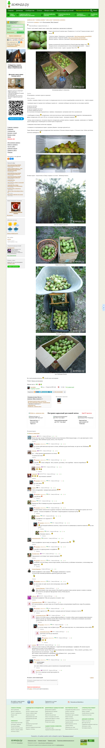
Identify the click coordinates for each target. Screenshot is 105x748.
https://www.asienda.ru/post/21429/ (76, 37)
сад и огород (35, 28)
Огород (27, 709)
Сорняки (28, 720)
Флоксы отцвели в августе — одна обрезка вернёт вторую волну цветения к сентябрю (14, 169)
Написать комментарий (34, 433)
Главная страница (12, 127)
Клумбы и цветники (69, 711)
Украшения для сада (70, 727)
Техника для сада (49, 728)
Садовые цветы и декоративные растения (26, 15)
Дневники (19, 10)
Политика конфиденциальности (65, 740)
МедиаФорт (19, 743)
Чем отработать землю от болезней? (15, 182)
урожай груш (56, 28)
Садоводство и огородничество (35, 707)
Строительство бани (86, 715)
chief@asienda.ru (49, 743)
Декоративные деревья (50, 709)
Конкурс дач (11, 139)
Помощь (9, 152)
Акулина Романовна (36, 569)
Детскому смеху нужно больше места (16, 75)
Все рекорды (10, 215)
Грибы (27, 722)
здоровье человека (40, 19)
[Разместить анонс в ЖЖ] (50, 392)
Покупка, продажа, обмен (17, 729)
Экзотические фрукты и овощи (52, 718)
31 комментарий (70, 387)
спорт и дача (49, 19)
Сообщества (30, 10)
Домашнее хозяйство (88, 719)
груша (43, 28)
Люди (9, 137)
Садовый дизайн (69, 722)
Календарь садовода (16, 724)
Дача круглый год (86, 722)
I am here (34, 645)
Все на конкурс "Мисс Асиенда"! (50, 22)
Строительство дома (87, 709)
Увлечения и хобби (86, 726)
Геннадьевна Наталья (37, 602)
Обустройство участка (71, 707)
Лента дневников (15, 709)
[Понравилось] (56, 436)
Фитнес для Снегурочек (37, 381)
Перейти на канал (15, 118)
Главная (11, 10)
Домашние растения (50, 720)
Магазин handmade (83, 10)
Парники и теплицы (30, 729)
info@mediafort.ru (60, 745)
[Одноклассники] (8, 159)
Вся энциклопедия (11, 255)
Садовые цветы (48, 713)
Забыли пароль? (10, 32)
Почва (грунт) (29, 725)
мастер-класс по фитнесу (59, 19)
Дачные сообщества (15, 711)
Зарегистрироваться (33, 687)
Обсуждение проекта (13, 142)
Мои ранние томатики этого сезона (15, 194)
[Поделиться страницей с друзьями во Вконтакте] (36, 392)
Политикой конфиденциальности (13, 45)
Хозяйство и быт (94, 15)
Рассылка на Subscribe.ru (77, 702)
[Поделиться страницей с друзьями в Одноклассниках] (34, 392)
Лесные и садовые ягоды (32, 711)
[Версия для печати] (64, 392)
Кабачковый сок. (32, 405)
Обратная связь (32, 740)
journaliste (36, 22)
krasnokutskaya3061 (36, 538)
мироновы (34, 450)
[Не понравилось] (55, 436)
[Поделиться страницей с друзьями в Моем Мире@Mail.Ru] (38, 392)
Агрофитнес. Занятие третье (34, 406)
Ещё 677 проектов (87, 413)
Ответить (34, 441)
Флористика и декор (50, 722)
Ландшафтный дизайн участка (72, 709)
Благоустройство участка (49, 15)
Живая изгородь (69, 716)
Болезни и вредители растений (33, 727)
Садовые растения (30, 715)
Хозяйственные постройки (88, 713)
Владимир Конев (35, 553)
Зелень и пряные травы (31, 713)
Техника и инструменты (81, 15)
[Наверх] (103, 305)
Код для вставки (59, 391)
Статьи (39, 10)
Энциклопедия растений (65, 10)
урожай (40, 28)
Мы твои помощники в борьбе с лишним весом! (39, 402)
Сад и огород (12, 15)
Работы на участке (86, 720)
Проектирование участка (71, 723)
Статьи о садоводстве (16, 713)
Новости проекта (12, 144)
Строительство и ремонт (88, 707)
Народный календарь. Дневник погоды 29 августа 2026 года (14, 177)
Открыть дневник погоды (12, 233)
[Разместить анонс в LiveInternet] (44, 392)
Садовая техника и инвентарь (53, 726)
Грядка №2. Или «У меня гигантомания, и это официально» (14, 186)
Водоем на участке (69, 713)
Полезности (14, 720)
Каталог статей (12, 133)
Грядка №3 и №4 (11, 180)
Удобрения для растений (31, 723)
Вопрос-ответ (49, 10)
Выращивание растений (31, 716)
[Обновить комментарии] (103, 307)
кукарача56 (34, 474)
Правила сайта (12, 150)
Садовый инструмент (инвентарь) (53, 729)
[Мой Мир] (13, 159)
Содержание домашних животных (90, 724)
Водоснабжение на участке (71, 729)
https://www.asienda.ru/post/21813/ (78, 39)
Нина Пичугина (41, 743)
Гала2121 (34, 436)
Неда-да (34, 501)
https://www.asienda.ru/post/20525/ (83, 36)
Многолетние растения (50, 715)
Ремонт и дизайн (86, 711)
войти (30, 688)
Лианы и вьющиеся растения (52, 716)
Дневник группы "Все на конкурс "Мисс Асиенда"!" (35, 398)
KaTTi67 (9, 239)
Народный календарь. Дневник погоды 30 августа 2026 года (14, 174)
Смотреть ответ (11, 263)
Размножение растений (31, 718)
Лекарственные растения (17, 728)
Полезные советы (15, 731)
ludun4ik (34, 487)
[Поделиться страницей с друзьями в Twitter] (39, 392)
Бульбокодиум (10, 247)
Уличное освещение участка (72, 720)
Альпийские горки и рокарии (71, 715)
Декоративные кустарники (51, 711)
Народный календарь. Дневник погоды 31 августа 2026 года (14, 165)
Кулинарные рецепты (87, 728)
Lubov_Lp (34, 596)
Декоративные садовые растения (54, 707)
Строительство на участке (64, 15)
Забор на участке (69, 718)
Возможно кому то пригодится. (14, 188)
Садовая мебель (69, 725)
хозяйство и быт (31, 19)
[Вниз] (103, 310)
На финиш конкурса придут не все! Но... (37, 401)
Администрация (12, 148)
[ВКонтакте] (10, 159)
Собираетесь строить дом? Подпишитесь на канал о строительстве (15, 66)
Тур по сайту (11, 146)
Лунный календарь (15, 726)
